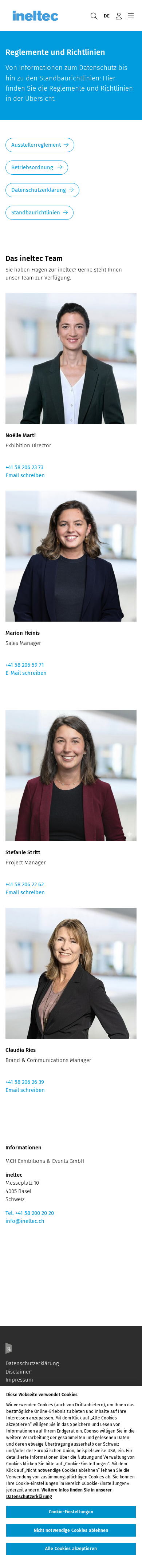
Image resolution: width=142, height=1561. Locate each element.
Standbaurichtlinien (35, 212)
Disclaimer (18, 1371)
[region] (71, 1473)
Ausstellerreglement (36, 145)
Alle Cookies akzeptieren (71, 1548)
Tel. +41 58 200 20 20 (29, 1213)
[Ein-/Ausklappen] (131, 15)
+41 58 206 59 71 (24, 665)
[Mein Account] (119, 15)
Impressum (19, 1379)
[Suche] (93, 15)
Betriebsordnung (33, 167)
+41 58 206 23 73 (24, 467)
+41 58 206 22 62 (24, 884)
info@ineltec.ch (24, 1221)
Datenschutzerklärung (38, 190)
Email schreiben (25, 475)
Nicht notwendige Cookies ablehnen (71, 1530)
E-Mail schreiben (26, 673)
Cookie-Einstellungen (71, 1511)
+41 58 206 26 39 (24, 1082)
